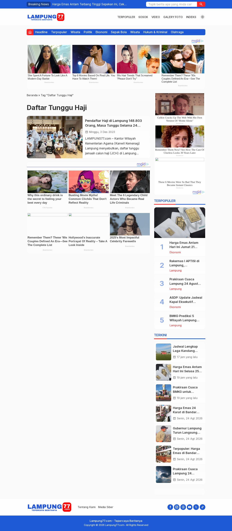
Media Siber (105, 507)
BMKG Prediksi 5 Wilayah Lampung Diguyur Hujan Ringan (185, 320)
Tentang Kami (86, 507)
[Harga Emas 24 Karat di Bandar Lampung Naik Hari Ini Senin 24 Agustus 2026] (163, 413)
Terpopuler (126, 17)
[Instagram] (177, 507)
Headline (41, 32)
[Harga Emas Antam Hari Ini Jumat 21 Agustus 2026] (179, 222)
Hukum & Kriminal (155, 32)
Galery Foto (173, 17)
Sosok (143, 17)
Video (155, 17)
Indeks (191, 17)
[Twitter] (196, 507)
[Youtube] (189, 507)
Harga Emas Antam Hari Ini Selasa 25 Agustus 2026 (187, 371)
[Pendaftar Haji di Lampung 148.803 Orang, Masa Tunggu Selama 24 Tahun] (55, 137)
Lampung (175, 270)
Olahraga (177, 32)
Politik (88, 32)
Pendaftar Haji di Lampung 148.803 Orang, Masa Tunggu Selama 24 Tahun (113, 125)
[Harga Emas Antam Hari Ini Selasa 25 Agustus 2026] (163, 372)
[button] (201, 4)
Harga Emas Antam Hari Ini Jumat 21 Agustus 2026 (183, 247)
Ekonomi (101, 32)
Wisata (75, 32)
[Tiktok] (202, 507)
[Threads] (183, 507)
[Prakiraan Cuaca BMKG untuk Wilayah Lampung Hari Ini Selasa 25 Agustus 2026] (163, 392)
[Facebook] (170, 507)
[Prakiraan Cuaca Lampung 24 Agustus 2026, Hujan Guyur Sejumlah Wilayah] (163, 474)
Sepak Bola (119, 32)
